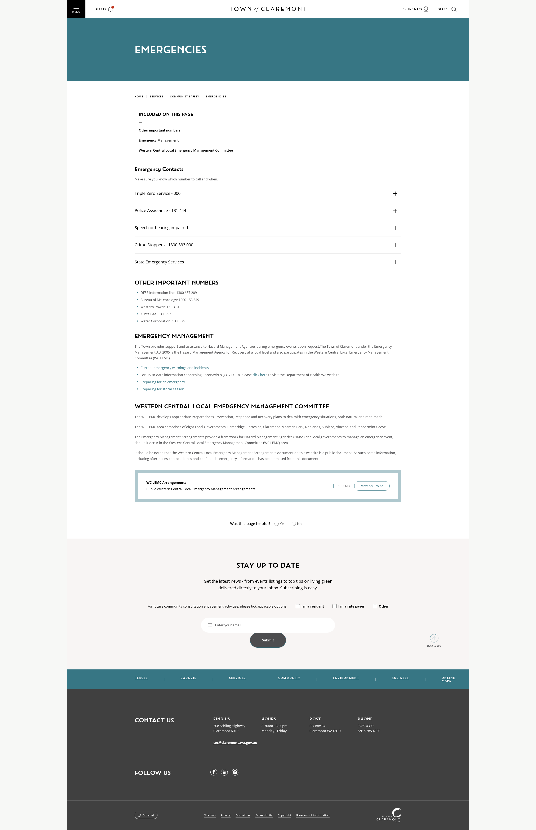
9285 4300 (366, 726)
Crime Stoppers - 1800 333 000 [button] (164, 245)
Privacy (226, 815)
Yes (282, 523)
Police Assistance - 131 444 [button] (160, 210)
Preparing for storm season (162, 389)
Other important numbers (159, 130)
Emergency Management (159, 140)
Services (157, 96)
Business (400, 677)
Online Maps (448, 679)
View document (372, 486)
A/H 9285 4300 (369, 731)
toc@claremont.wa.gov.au (235, 742)
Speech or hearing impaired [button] (161, 227)
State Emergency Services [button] (159, 262)
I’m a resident (313, 606)
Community (289, 677)
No (299, 523)
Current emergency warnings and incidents (174, 367)
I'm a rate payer (351, 606)
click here (260, 375)
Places (141, 677)
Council (188, 677)
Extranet (148, 815)
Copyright (284, 815)
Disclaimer (243, 815)
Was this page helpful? (250, 523)
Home (139, 96)
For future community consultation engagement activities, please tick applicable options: (217, 606)
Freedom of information (313, 815)
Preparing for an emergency (162, 382)
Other (384, 606)
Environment (346, 677)
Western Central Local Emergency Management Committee (186, 150)
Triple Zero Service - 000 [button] (157, 193)
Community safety (184, 96)
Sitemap (210, 815)
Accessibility (264, 815)
